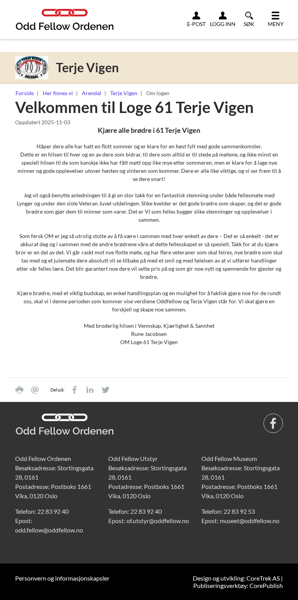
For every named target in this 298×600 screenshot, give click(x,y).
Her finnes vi (58, 93)
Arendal (91, 93)
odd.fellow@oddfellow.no (49, 530)
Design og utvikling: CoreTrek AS (236, 578)
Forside (25, 93)
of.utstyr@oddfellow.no (157, 520)
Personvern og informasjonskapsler (62, 578)
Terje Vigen (123, 93)
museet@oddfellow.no (249, 520)
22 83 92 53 (239, 511)
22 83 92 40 (53, 511)
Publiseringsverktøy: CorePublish (238, 585)
